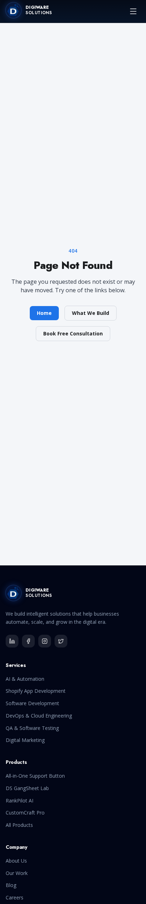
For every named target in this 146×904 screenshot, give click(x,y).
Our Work (17, 873)
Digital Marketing (25, 740)
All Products (19, 825)
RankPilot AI (19, 800)
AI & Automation (25, 678)
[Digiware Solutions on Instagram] (44, 641)
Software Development (32, 703)
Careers (14, 897)
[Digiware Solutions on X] (61, 641)
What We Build (90, 313)
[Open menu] (133, 11)
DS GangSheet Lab (27, 788)
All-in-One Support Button (35, 775)
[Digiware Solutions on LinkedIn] (12, 641)
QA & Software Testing (32, 728)
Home (44, 313)
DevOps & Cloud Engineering (39, 715)
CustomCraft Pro (25, 812)
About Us (16, 860)
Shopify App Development (36, 690)
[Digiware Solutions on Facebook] (28, 641)
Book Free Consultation (73, 333)
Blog (11, 885)
